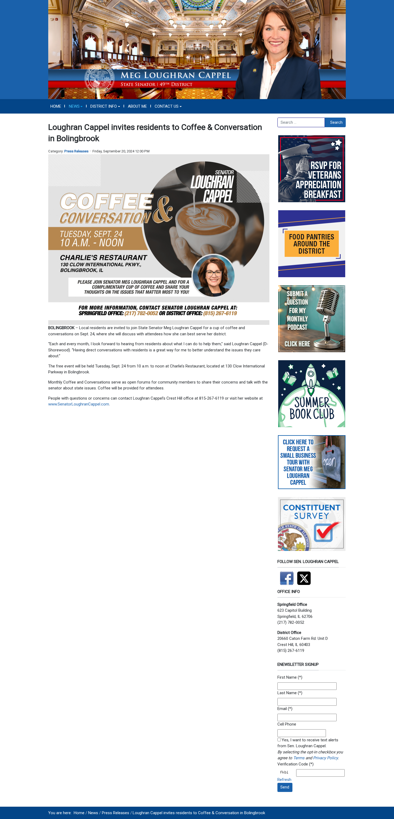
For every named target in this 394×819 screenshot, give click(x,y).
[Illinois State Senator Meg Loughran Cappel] (197, 49)
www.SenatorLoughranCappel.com (78, 404)
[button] (76, 106)
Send (284, 787)
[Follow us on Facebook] (287, 575)
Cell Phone (286, 724)
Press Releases (76, 151)
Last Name (287, 692)
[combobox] (301, 122)
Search (336, 122)
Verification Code (292, 764)
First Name (287, 677)
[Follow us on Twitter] (305, 575)
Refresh (284, 779)
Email (282, 708)
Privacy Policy (325, 758)
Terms (298, 758)
